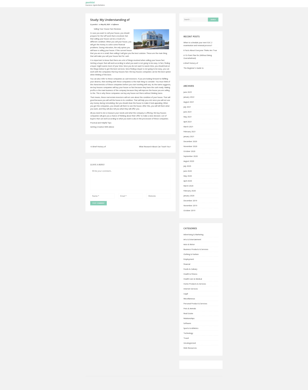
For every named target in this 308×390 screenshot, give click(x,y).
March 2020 (188, 186)
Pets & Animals (189, 308)
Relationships (189, 318)
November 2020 (190, 146)
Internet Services (190, 289)
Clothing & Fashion (191, 254)
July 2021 (187, 107)
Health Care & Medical (192, 279)
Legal (185, 293)
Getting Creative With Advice (102, 127)
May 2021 (187, 116)
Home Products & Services (194, 284)
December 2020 (190, 141)
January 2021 (188, 136)
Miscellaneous (189, 298)
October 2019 (189, 210)
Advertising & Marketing (193, 234)
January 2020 (188, 195)
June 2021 (187, 112)
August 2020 (188, 161)
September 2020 (190, 156)
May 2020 (187, 176)
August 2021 (188, 102)
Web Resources (190, 348)
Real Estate (188, 313)
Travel (186, 338)
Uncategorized (189, 343)
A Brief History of (98, 146)
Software (115, 24)
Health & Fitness (190, 274)
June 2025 (187, 92)
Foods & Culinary (190, 269)
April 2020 (187, 181)
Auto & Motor (189, 244)
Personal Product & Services (195, 303)
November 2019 (190, 205)
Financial (186, 264)
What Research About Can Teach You (154, 146)
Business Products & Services (195, 249)
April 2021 (187, 121)
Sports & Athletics (190, 328)
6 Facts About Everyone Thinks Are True (200, 50)
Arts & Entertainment (192, 239)
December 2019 (190, 200)
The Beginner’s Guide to (193, 68)
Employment (188, 259)
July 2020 (187, 166)
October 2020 (189, 151)
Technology (188, 333)
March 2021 (188, 126)
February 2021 (189, 131)
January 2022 (188, 97)
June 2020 (187, 171)
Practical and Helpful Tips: (101, 122)
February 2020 (189, 190)
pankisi (90, 2)
